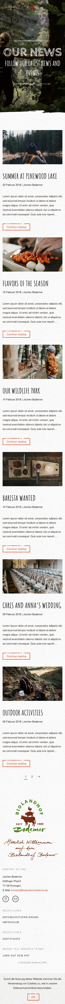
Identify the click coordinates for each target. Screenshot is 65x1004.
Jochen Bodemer (33, 184)
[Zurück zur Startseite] (32, 7)
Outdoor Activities (23, 712)
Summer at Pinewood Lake (30, 176)
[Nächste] (39, 776)
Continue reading (16, 227)
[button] (9, 7)
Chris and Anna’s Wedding (32, 605)
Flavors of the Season (26, 283)
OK (33, 997)
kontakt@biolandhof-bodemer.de (29, 890)
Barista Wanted (19, 498)
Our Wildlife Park (21, 390)
